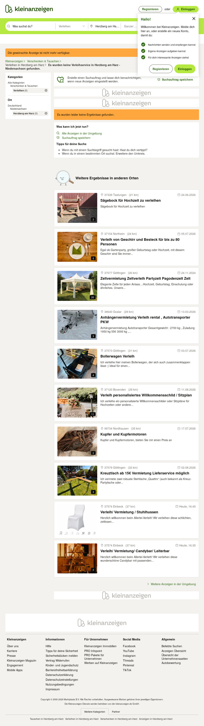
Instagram (129, 656)
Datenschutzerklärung (59, 675)
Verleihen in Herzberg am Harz (82, 718)
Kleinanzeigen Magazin (21, 660)
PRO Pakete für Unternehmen (94, 656)
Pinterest (128, 665)
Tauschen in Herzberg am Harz (47, 718)
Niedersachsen (18, 108)
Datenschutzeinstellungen (62, 680)
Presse (11, 656)
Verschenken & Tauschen (24, 85)
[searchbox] (33, 26)
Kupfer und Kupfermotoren (123, 434)
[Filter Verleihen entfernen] (46, 90)
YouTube (128, 651)
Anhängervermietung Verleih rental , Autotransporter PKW (145, 319)
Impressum (53, 689)
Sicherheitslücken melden (62, 656)
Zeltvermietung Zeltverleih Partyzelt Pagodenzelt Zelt (145, 278)
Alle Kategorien (16, 82)
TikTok (127, 670)
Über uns (13, 646)
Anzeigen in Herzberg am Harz (156, 718)
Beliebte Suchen (172, 646)
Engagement (15, 665)
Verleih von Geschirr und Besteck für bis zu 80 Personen (139, 242)
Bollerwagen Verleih (117, 356)
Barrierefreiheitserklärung (62, 670)
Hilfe (48, 646)
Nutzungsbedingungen (60, 684)
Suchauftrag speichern (76, 138)
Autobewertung (171, 663)
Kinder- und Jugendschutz (62, 665)
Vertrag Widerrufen (58, 660)
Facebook (129, 646)
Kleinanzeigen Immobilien (100, 646)
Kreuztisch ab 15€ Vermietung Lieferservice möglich (144, 473)
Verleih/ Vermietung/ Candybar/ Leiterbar (135, 551)
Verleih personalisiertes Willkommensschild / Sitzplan (146, 395)
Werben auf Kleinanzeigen (101, 663)
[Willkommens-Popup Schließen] (194, 18)
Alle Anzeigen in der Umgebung (82, 133)
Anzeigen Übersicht (174, 651)
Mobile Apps (15, 670)
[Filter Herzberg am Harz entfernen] (46, 113)
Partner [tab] (116, 711)
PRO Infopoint (93, 651)
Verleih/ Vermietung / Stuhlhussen (129, 512)
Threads (128, 660)
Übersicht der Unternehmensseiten (175, 656)
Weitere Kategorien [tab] (94, 711)
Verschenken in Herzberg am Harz (118, 718)
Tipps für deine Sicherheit (62, 651)
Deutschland (15, 105)
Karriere (12, 651)
